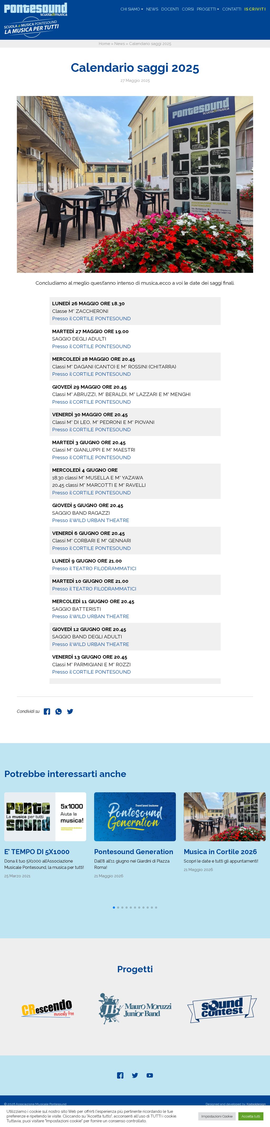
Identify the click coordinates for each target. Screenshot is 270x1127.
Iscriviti (255, 9)
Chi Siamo (130, 9)
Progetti (206, 9)
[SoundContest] (222, 1008)
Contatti (231, 9)
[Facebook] (120, 1075)
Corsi (188, 9)
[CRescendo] (47, 1008)
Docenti (170, 9)
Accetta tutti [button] (251, 1116)
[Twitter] (135, 1075)
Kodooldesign (256, 1104)
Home (104, 43)
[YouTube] (150, 1075)
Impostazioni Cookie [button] (217, 1116)
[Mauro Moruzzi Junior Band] (135, 1008)
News (152, 9)
